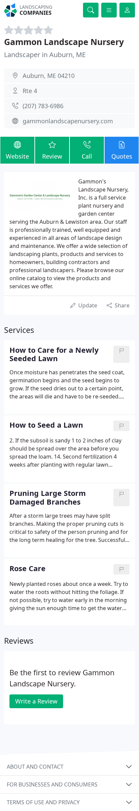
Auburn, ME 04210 (49, 76)
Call (87, 156)
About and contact (35, 766)
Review (52, 156)
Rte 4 (30, 91)
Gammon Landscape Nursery (64, 41)
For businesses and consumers (52, 784)
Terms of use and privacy (43, 802)
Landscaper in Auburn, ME (45, 54)
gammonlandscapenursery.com (68, 121)
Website (17, 156)
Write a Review (36, 701)
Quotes (121, 156)
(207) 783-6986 (43, 106)
